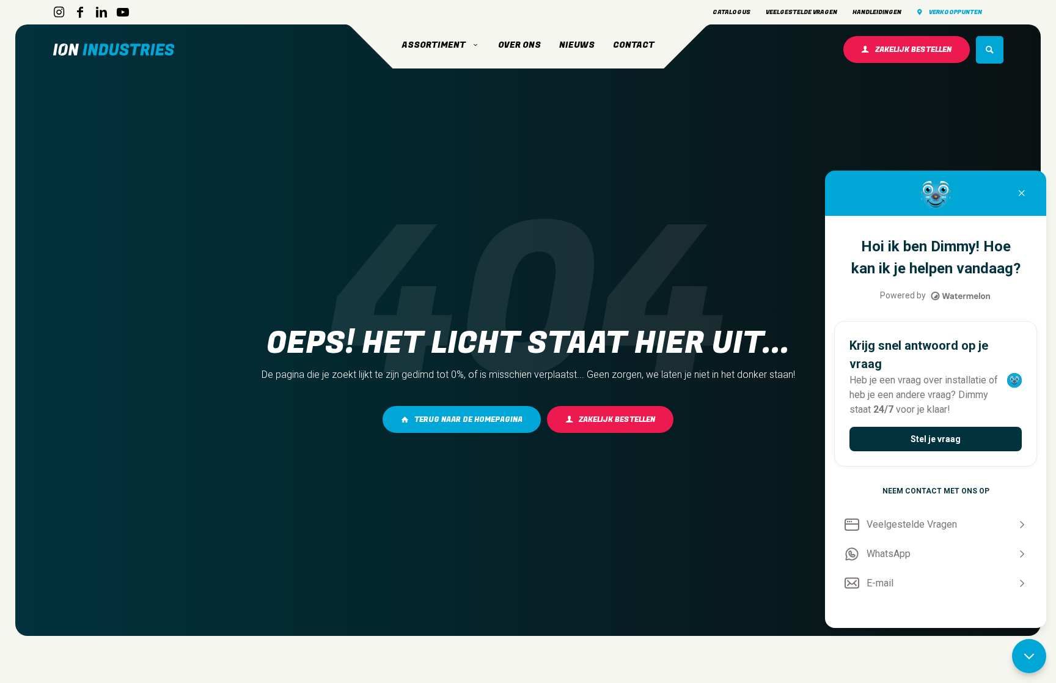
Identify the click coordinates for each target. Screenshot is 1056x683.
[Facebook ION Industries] (80, 12)
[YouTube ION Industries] (123, 12)
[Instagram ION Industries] (59, 12)
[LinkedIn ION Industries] (101, 12)
